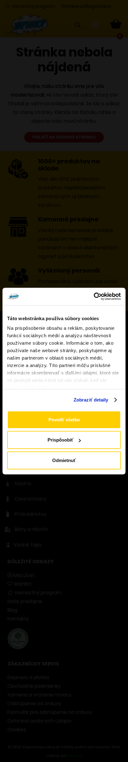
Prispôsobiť (60, 439)
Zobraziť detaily (91, 399)
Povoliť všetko (64, 419)
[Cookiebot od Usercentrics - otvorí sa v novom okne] (93, 297)
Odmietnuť (64, 460)
